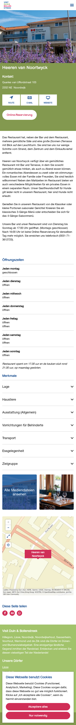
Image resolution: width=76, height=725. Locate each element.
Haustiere (9, 399)
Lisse (5, 667)
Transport (9, 438)
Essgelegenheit (13, 451)
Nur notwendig (38, 715)
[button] (38, 556)
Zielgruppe (10, 464)
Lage (5, 386)
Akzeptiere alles (38, 706)
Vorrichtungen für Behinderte (22, 425)
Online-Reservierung (19, 114)
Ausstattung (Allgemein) (19, 412)
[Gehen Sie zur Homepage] (7, 5)
